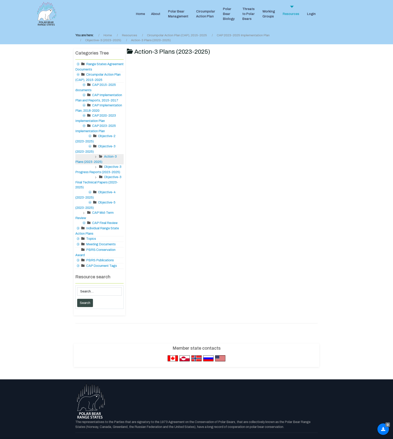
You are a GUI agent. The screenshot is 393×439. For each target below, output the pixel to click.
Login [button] (311, 14)
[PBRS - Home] (46, 14)
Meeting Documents (101, 244)
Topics (91, 238)
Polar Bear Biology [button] (229, 13)
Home (140, 14)
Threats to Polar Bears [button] (248, 13)
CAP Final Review (105, 223)
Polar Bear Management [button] (178, 14)
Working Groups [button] (268, 14)
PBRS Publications (100, 260)
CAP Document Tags (101, 265)
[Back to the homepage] (90, 401)
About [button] (155, 14)
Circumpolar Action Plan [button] (205, 14)
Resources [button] (291, 14)
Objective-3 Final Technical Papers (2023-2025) (98, 182)
